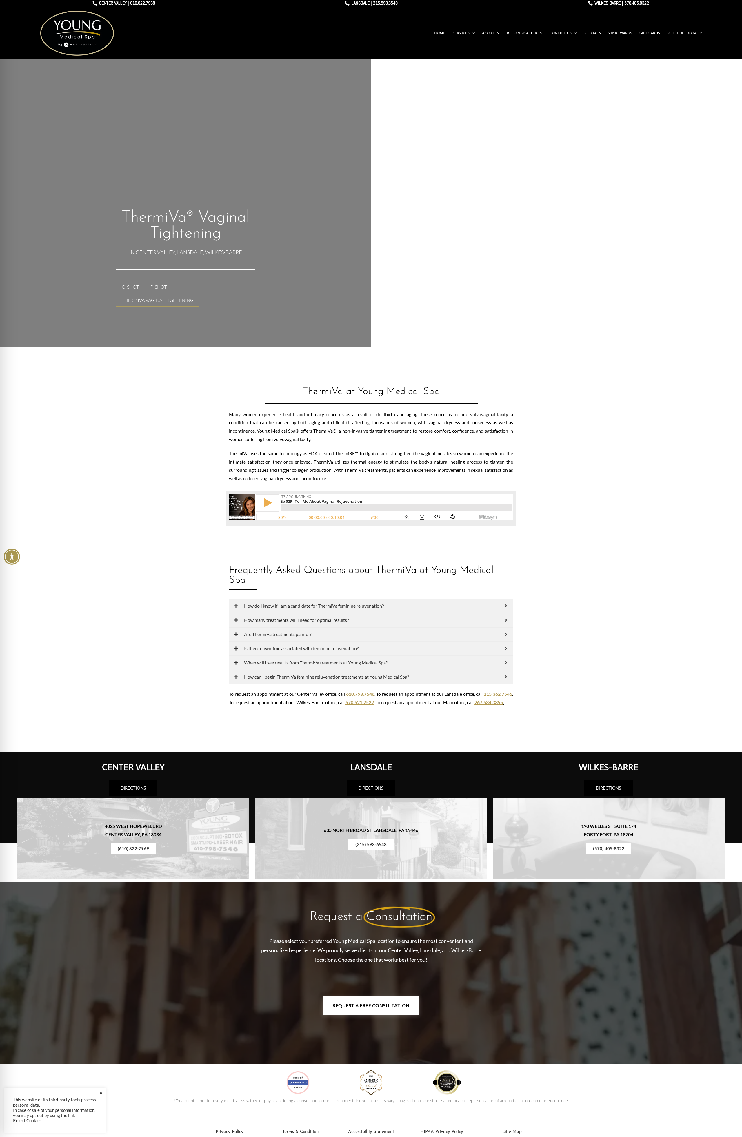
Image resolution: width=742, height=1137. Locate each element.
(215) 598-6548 (371, 844)
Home (439, 33)
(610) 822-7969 (133, 848)
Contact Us (561, 33)
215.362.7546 (498, 694)
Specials (592, 33)
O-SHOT (130, 287)
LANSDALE (371, 767)
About (488, 33)
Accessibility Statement (371, 1132)
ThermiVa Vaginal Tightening (158, 300)
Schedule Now (682, 33)
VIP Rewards (620, 33)
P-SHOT (158, 287)
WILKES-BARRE (608, 767)
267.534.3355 (488, 702)
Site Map (512, 1132)
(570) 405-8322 (608, 848)
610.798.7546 (360, 694)
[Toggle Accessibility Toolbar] (11, 556)
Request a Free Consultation (371, 1005)
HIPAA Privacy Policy (441, 1132)
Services (461, 33)
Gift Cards (649, 33)
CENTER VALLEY (133, 767)
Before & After (522, 33)
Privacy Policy (229, 1132)
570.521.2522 (359, 702)
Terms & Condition (300, 1132)
